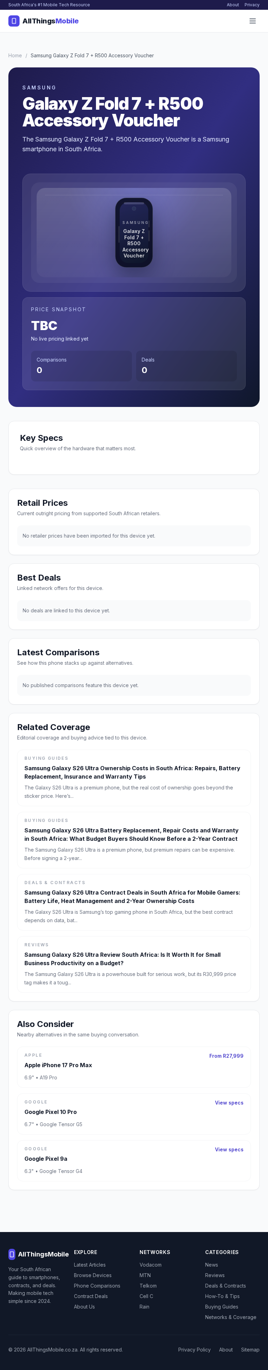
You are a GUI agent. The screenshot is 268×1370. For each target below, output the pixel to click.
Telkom (148, 1286)
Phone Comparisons (97, 1286)
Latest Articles (90, 1265)
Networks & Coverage (230, 1317)
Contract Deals (91, 1296)
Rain (144, 1307)
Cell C (146, 1296)
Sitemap (250, 1350)
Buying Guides (221, 1307)
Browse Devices (93, 1275)
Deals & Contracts (225, 1286)
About (233, 4)
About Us (84, 1307)
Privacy (252, 4)
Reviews (215, 1275)
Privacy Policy (194, 1350)
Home (15, 55)
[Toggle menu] (253, 21)
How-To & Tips (222, 1296)
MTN (145, 1275)
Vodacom (151, 1265)
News (211, 1265)
